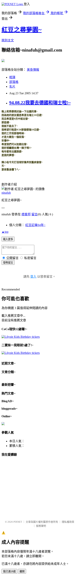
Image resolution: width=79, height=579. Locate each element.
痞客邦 (26, 214)
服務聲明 (41, 525)
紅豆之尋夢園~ (22, 29)
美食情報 (33, 69)
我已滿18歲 (9, 571)
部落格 (13, 82)
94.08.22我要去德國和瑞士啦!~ (40, 102)
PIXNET (17, 521)
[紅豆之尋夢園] (3, 60)
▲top (5, 231)
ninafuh (6, 192)
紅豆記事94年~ (35, 225)
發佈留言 (8, 262)
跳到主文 (8, 40)
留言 (34, 214)
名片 (12, 86)
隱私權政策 (68, 521)
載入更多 (8, 239)
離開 (22, 571)
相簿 (12, 77)
